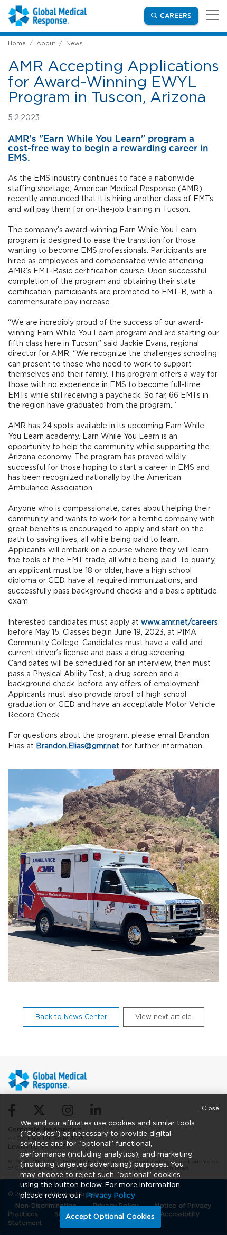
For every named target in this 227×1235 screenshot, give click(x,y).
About (45, 43)
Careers (179, 15)
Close (210, 1108)
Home (17, 43)
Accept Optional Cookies (110, 1216)
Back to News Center (71, 1017)
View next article (163, 1017)
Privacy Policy (110, 1195)
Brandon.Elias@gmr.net (77, 746)
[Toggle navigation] (210, 15)
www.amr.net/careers (179, 622)
